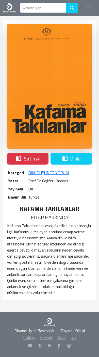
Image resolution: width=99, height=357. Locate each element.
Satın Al (32, 159)
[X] (40, 346)
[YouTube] (29, 346)
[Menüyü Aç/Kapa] (89, 8)
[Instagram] (69, 346)
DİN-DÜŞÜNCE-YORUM (48, 173)
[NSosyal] (50, 346)
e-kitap (29, 338)
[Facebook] (58, 346)
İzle (73, 338)
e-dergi (46, 338)
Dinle (75, 159)
